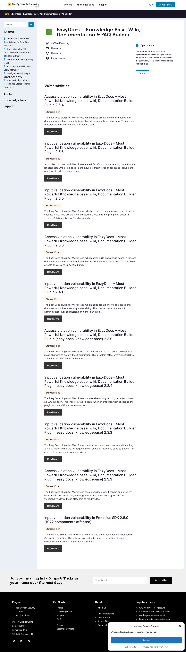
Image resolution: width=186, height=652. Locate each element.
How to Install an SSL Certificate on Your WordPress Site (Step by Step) (17, 52)
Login (150, 4)
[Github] (29, 641)
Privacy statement (150, 647)
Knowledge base (85, 4)
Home (6, 14)
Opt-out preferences (133, 647)
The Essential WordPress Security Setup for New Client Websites (17, 42)
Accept (146, 640)
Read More (53, 131)
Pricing (68, 4)
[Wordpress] (14, 641)
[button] (180, 626)
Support (103, 4)
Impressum (163, 647)
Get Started (60, 602)
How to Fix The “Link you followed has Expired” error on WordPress (17, 83)
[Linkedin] (21, 641)
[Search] (31, 24)
